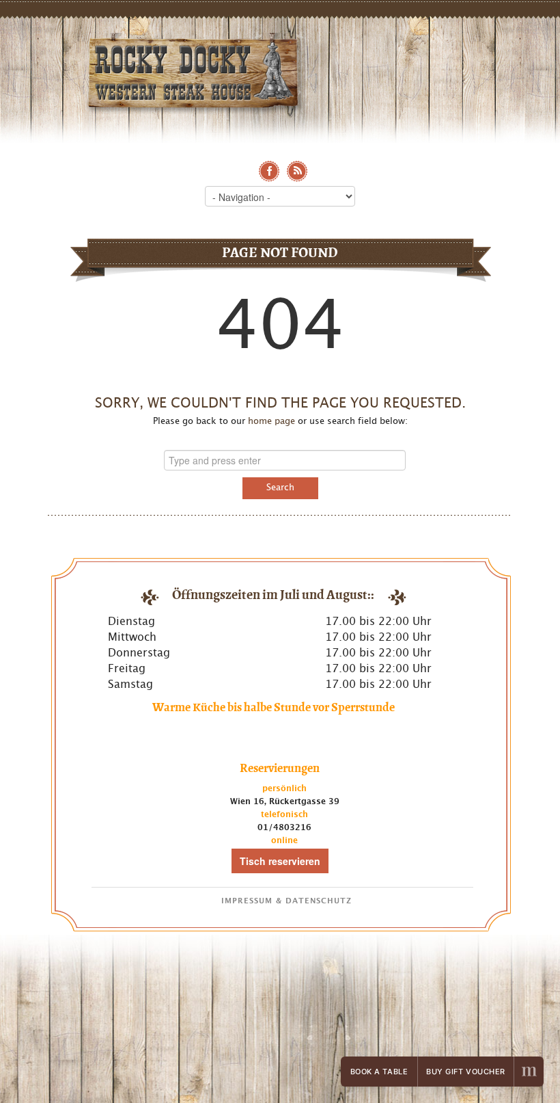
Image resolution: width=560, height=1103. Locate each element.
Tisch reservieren (280, 861)
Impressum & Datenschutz (286, 901)
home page (271, 421)
